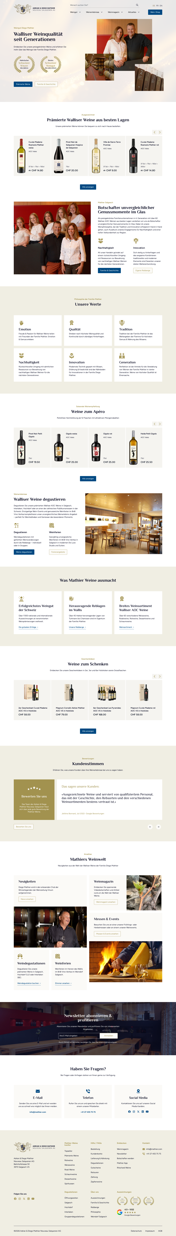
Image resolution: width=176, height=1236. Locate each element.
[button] (150, 826)
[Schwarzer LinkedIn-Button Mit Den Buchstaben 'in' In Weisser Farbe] (142, 1111)
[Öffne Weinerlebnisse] (101, 12)
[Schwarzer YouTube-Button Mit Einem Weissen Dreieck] (147, 1111)
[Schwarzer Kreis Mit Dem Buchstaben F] (129, 1111)
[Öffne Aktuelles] (138, 12)
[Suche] (137, 6)
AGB (106, 1042)
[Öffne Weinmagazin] (122, 12)
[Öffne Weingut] (80, 12)
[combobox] (103, 6)
